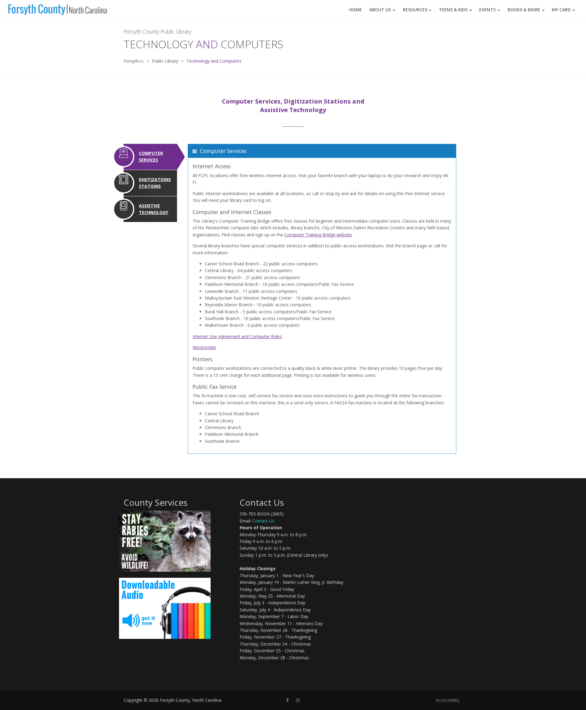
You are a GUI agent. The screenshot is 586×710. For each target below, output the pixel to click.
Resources (415, 10)
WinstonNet (204, 347)
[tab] (150, 157)
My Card (561, 10)
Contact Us (263, 521)
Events (487, 10)
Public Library (165, 61)
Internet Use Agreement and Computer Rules (237, 336)
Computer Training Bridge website (318, 235)
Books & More (524, 10)
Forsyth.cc (134, 61)
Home (355, 10)
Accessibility (447, 700)
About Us (380, 10)
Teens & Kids (453, 10)
